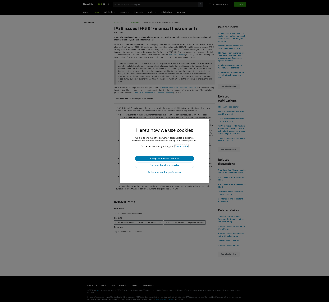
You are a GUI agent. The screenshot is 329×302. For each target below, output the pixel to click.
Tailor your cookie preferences (164, 172)
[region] (164, 151)
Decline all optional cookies (164, 165)
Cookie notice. (181, 146)
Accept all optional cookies (164, 158)
